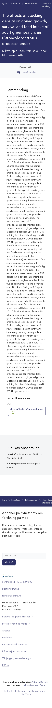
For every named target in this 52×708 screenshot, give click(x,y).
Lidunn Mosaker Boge (34, 685)
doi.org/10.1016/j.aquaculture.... (26, 409)
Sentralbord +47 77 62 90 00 (17, 582)
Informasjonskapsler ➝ (14, 652)
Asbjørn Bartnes (39, 682)
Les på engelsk (29, 72)
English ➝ (7, 638)
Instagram (20, 691)
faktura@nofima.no (12, 596)
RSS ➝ (5, 665)
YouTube (26, 695)
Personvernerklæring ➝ (14, 645)
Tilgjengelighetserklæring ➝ (16, 658)
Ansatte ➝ (7, 631)
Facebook (32, 691)
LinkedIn (8, 691)
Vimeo (43, 691)
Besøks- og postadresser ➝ (17, 617)
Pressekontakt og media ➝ (16, 624)
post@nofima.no (10, 589)
